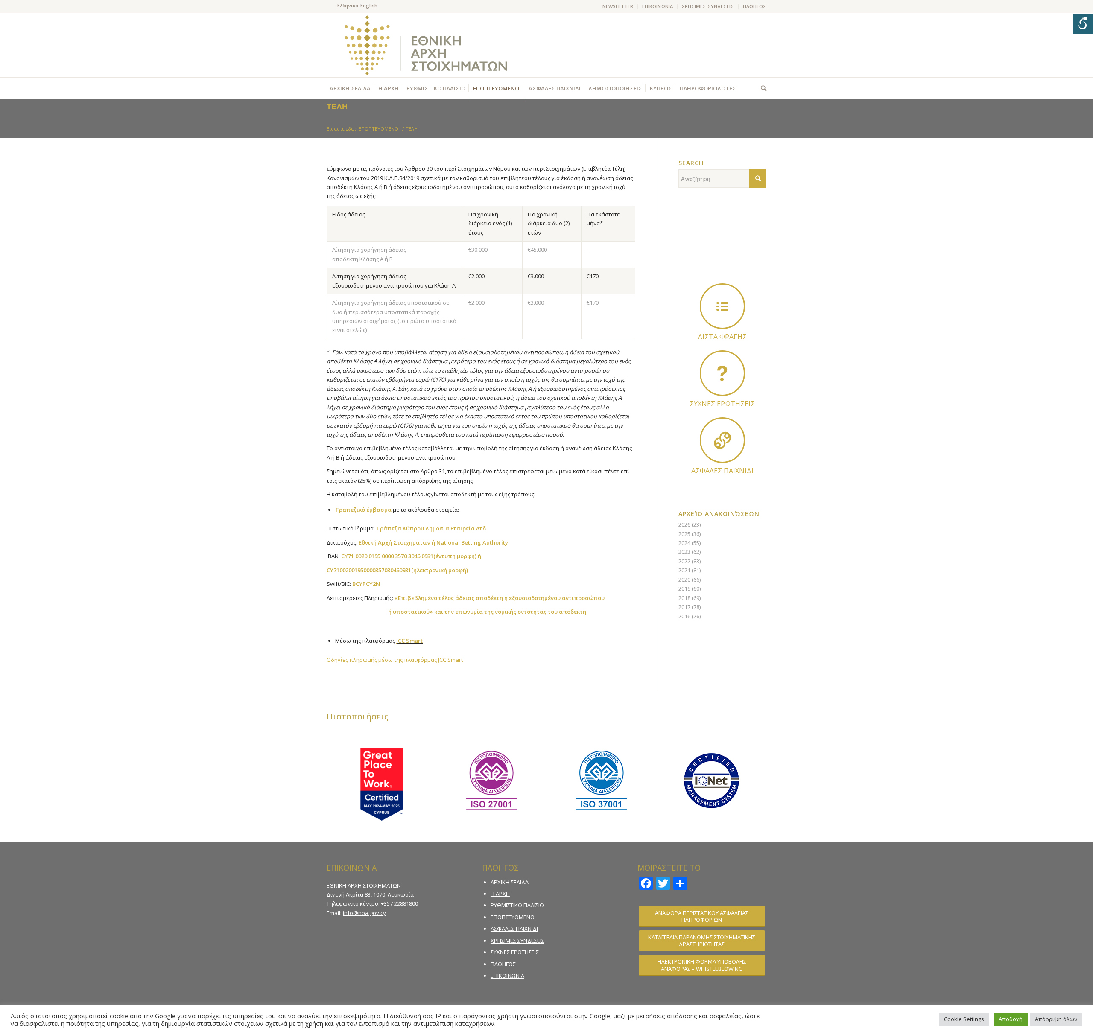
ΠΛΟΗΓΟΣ (754, 6)
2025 (684, 534)
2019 (684, 588)
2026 (684, 524)
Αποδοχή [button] (1011, 1019)
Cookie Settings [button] (964, 1019)
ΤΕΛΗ (337, 106)
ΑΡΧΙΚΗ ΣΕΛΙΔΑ (510, 882)
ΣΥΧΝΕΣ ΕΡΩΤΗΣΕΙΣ (515, 952)
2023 (684, 552)
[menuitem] (618, 6)
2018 (684, 598)
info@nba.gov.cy (364, 913)
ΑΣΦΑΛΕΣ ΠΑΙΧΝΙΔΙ (514, 928)
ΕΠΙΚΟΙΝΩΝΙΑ (657, 6)
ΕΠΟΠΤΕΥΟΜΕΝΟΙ (513, 917)
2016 (684, 616)
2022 (684, 561)
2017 (684, 607)
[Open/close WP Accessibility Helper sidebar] (1083, 24)
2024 (684, 543)
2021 (684, 570)
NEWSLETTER (617, 6)
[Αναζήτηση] (761, 88)
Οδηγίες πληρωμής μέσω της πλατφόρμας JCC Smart (395, 660)
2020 (684, 579)
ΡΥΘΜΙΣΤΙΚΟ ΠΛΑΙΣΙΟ (517, 905)
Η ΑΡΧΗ (500, 893)
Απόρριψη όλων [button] (1056, 1019)
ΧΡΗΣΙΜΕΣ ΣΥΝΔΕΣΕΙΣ (708, 6)
